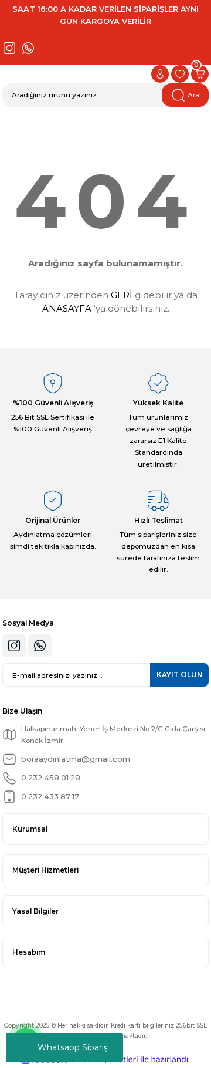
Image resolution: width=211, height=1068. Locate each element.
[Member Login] (160, 74)
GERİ (121, 294)
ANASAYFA (66, 308)
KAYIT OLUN (179, 674)
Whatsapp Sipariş (73, 1047)
